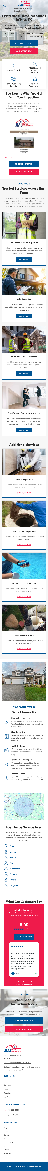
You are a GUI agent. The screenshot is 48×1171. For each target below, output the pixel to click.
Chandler (14, 874)
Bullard (13, 857)
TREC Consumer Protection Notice (17, 1063)
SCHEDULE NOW (24, 493)
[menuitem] (24, 1082)
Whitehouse (15, 868)
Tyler (12, 846)
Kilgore (13, 879)
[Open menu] (41, 6)
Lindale (13, 852)
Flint (12, 863)
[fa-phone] (4, 7)
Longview (14, 885)
